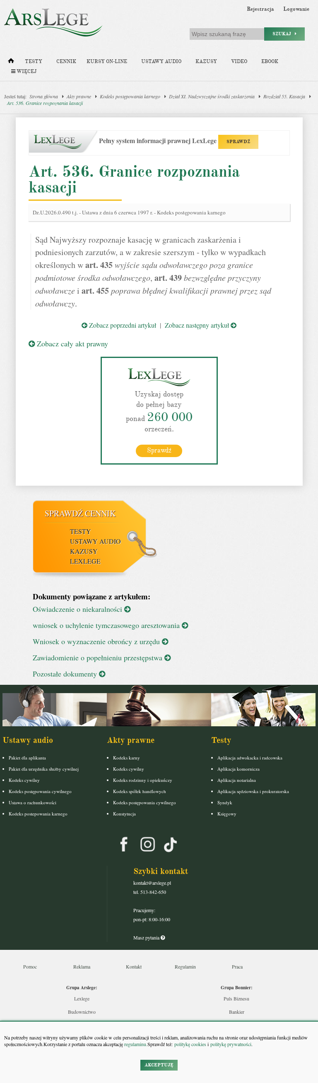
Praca (237, 966)
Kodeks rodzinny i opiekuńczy (142, 780)
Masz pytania (147, 937)
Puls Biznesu (236, 998)
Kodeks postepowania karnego (38, 813)
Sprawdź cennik (80, 513)
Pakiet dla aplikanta (27, 757)
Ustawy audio (161, 61)
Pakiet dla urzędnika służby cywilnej (44, 769)
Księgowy (226, 813)
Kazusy (206, 61)
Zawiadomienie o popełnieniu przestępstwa (98, 657)
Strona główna (43, 96)
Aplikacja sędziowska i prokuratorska (253, 791)
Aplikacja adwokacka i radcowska (249, 757)
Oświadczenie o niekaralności (78, 609)
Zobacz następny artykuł (198, 325)
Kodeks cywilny (24, 780)
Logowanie (296, 9)
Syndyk (224, 802)
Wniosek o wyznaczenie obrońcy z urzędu (97, 641)
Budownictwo (82, 1011)
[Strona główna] (11, 62)
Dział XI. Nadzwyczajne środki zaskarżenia (212, 96)
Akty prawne (79, 96)
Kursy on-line (107, 61)
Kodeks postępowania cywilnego (40, 791)
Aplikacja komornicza (238, 769)
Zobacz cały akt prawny (71, 343)
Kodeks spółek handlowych (139, 791)
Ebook (269, 61)
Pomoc (30, 966)
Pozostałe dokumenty (66, 674)
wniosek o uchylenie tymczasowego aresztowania (107, 625)
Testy (33, 61)
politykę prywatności (230, 1044)
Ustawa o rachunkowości (32, 802)
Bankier (236, 1011)
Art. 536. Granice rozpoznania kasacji (45, 103)
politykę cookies (190, 1044)
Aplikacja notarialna (236, 780)
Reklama (81, 966)
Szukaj (283, 34)
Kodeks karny (126, 757)
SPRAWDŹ (238, 141)
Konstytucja (124, 813)
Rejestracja (260, 9)
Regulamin (185, 966)
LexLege (85, 561)
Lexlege (81, 998)
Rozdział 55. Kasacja (284, 96)
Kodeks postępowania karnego (130, 96)
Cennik (66, 61)
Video (239, 61)
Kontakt (134, 966)
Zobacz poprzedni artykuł (121, 325)
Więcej (25, 71)
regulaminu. (135, 1044)
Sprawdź (159, 450)
